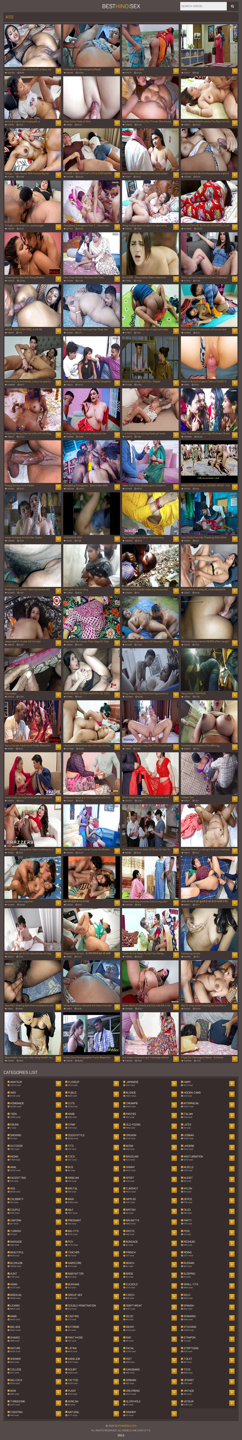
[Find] (232, 6)
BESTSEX (121, 6)
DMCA (121, 1435)
